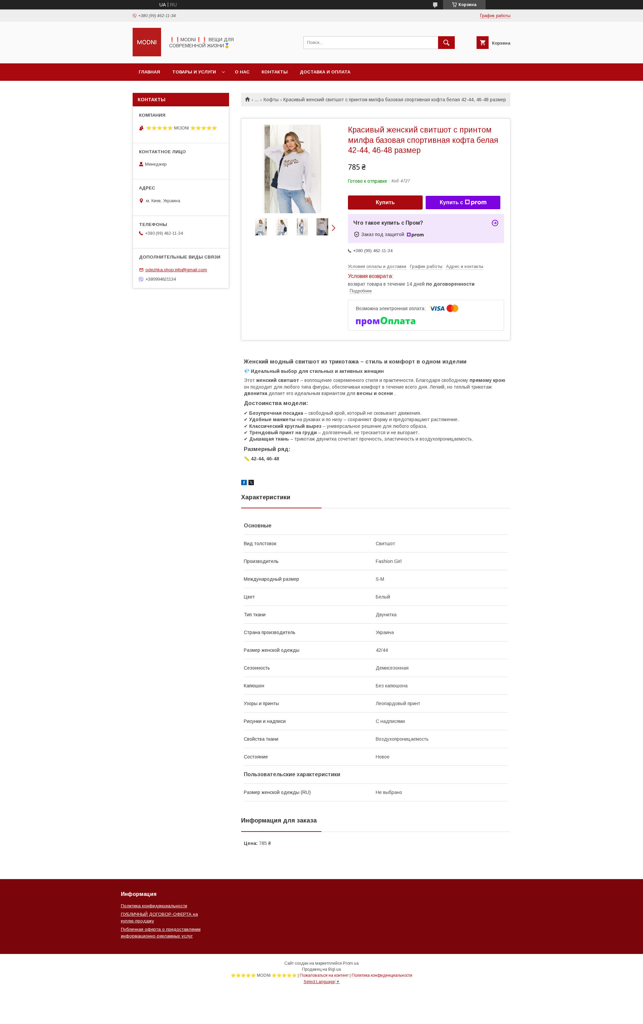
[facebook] (244, 483)
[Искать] (446, 42)
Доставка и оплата (325, 71)
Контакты (275, 71)
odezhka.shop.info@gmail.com (176, 269)
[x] (251, 483)
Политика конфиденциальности (154, 905)
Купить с (451, 202)
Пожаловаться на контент (324, 975)
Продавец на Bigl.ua (321, 969)
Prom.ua (351, 963)
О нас (242, 71)
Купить (385, 202)
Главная (149, 71)
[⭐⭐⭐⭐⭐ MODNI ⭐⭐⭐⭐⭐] (147, 54)
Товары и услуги (194, 71)
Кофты (271, 99)
